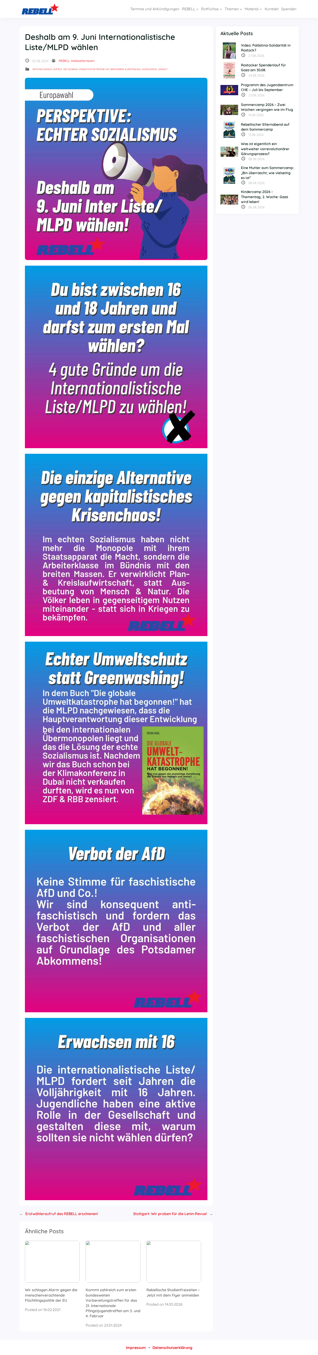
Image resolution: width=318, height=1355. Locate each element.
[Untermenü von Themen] (241, 9)
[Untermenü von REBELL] (197, 9)
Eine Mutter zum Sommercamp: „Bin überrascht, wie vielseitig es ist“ (267, 173)
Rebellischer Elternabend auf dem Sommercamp (265, 127)
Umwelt (163, 69)
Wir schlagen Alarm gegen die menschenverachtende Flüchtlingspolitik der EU (51, 1295)
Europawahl (133, 69)
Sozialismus (149, 69)
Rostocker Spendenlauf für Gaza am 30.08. (263, 67)
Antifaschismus (42, 69)
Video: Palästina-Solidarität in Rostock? (266, 47)
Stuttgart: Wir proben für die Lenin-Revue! (170, 1213)
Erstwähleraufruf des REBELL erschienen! (61, 1213)
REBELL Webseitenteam (77, 61)
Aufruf (57, 69)
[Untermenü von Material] (261, 9)
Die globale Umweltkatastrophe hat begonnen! (93, 69)
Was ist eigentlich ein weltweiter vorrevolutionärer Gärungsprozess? (265, 149)
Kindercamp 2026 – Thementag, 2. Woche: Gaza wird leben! (264, 197)
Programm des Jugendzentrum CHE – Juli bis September (267, 87)
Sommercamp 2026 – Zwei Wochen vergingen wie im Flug (267, 107)
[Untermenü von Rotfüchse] (221, 9)
